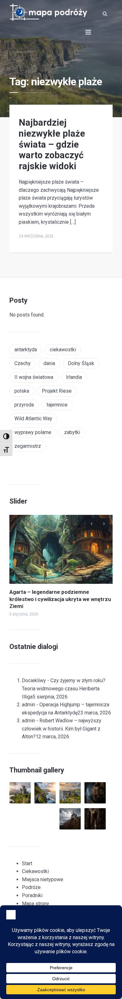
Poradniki (32, 895)
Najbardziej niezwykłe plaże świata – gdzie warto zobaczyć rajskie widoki (52, 144)
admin (28, 705)
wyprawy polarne (32, 432)
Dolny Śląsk (81, 363)
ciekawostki (63, 350)
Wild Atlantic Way (33, 418)
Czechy (22, 363)
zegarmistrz (27, 446)
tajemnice (57, 405)
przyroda (24, 405)
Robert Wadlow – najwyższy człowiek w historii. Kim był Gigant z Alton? (61, 729)
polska (21, 391)
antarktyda (25, 350)
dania (49, 363)
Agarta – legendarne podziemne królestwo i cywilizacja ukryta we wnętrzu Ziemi (60, 599)
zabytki (72, 432)
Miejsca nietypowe (42, 879)
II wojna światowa (33, 377)
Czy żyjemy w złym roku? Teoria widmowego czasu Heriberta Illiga (63, 688)
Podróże (31, 887)
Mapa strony (35, 904)
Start (27, 863)
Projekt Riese (57, 391)
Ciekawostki (35, 871)
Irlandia (74, 377)
